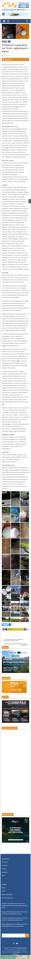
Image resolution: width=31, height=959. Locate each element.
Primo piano (5, 859)
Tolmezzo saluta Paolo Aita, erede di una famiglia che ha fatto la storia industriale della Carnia (15, 905)
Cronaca (4, 41)
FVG (9, 41)
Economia (4, 865)
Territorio (4, 862)
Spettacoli (5, 872)
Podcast (4, 884)
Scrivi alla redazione (7, 898)
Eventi (3, 888)
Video (3, 891)
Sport (3, 875)
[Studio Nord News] (4, 21)
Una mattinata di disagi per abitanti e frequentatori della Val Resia (13, 640)
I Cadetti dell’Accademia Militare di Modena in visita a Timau (15, 644)
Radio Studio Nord (7, 894)
